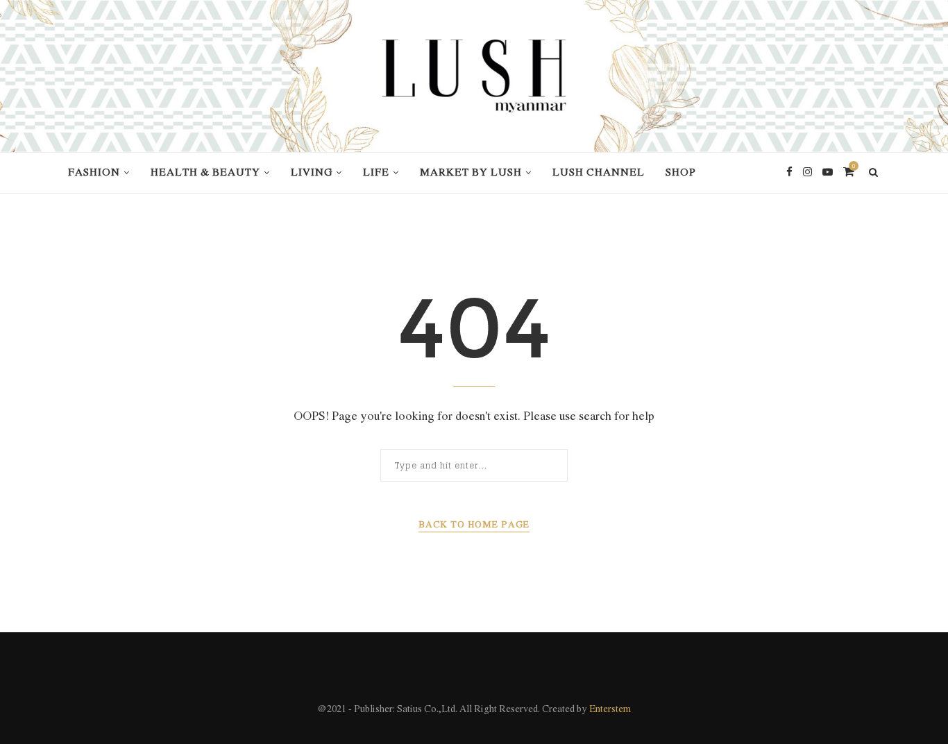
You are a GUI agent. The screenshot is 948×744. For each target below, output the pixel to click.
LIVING (311, 173)
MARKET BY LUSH (471, 173)
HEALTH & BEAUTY (205, 173)
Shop (681, 173)
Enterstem (610, 709)
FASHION (94, 173)
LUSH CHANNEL (598, 173)
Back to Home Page (474, 525)
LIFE (376, 173)
